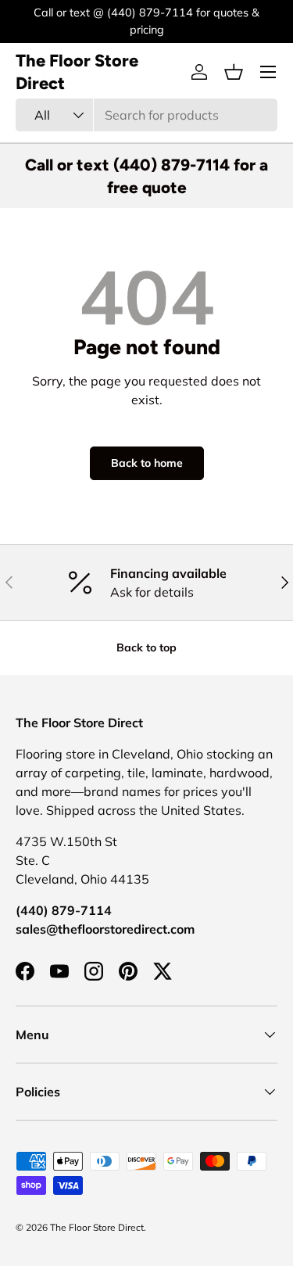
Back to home (147, 463)
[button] (233, 72)
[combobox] (146, 115)
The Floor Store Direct (97, 1227)
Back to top (146, 647)
